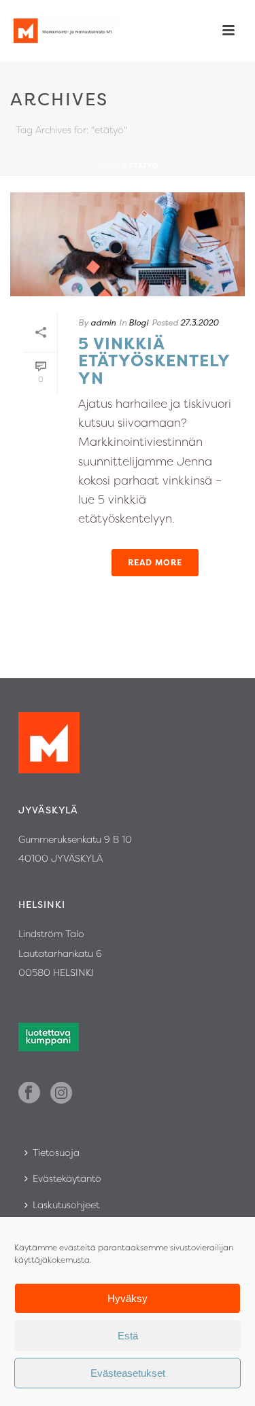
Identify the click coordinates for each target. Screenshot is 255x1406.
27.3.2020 (199, 322)
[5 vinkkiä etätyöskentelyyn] (127, 244)
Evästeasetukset (127, 1373)
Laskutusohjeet (66, 1204)
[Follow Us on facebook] (29, 1093)
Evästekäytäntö (67, 1178)
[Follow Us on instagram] (61, 1093)
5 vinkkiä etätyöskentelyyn (154, 360)
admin (103, 322)
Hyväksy (127, 1298)
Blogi (138, 322)
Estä (128, 1335)
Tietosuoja (56, 1152)
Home (108, 165)
